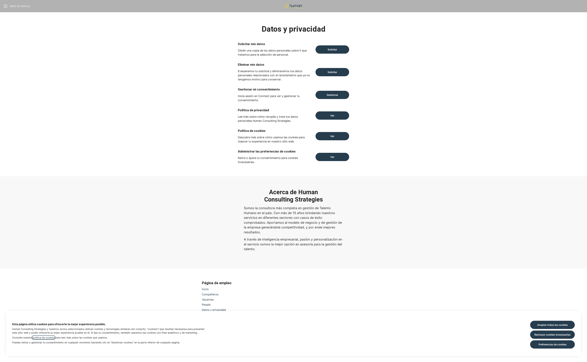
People (206, 304)
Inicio (205, 289)
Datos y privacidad (214, 309)
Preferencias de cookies (553, 344)
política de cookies (44, 337)
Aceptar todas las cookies (552, 324)
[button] (332, 157)
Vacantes (208, 299)
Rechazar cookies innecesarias (552, 334)
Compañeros (210, 294)
